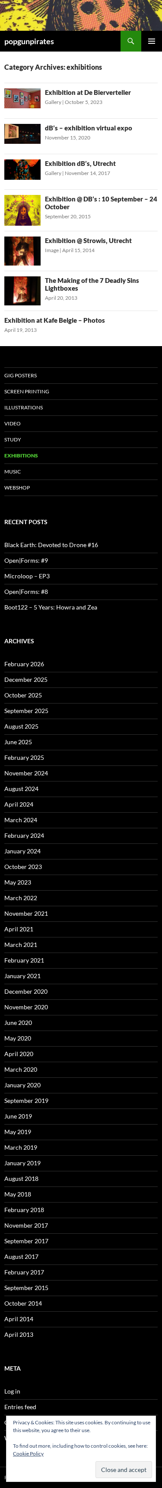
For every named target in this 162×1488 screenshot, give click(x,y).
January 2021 (22, 975)
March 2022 (20, 897)
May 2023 (17, 882)
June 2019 (18, 1116)
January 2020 (22, 1085)
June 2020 (18, 1022)
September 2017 (26, 1241)
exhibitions (21, 455)
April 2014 (18, 1319)
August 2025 (21, 726)
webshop (17, 487)
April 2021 (18, 929)
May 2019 (17, 1131)
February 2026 (24, 664)
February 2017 (24, 1272)
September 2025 (26, 710)
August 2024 (21, 788)
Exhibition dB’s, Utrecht (80, 163)
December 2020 (26, 991)
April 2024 (18, 804)
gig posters (20, 375)
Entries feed (20, 1406)
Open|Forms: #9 (26, 560)
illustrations (23, 407)
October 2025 (23, 695)
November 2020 (26, 1007)
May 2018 (17, 1194)
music (12, 471)
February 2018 (24, 1209)
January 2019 (22, 1163)
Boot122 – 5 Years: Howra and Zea (50, 607)
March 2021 (20, 944)
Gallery (53, 102)
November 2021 (26, 913)
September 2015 (26, 1287)
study (12, 439)
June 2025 (18, 742)
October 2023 (23, 866)
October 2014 (23, 1303)
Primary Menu (151, 41)
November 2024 (26, 773)
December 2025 (26, 679)
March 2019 (20, 1147)
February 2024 (24, 835)
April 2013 (18, 1334)
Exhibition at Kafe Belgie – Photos (54, 320)
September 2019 (26, 1100)
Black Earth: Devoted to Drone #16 (51, 544)
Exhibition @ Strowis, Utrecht (88, 240)
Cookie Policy (28, 1453)
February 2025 (24, 757)
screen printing (26, 391)
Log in (12, 1391)
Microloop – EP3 (27, 576)
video (12, 423)
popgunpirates (29, 41)
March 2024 (20, 819)
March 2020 (20, 1069)
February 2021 (24, 960)
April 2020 (18, 1053)
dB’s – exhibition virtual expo (88, 128)
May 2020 (17, 1038)
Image (52, 250)
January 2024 (22, 851)
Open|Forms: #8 (26, 591)
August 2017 (21, 1256)
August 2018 (21, 1178)
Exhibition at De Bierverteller (88, 92)
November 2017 (26, 1225)
